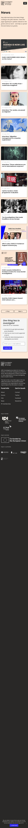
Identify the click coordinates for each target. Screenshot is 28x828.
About (3, 392)
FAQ (2, 398)
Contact (17, 392)
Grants (3, 395)
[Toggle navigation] (25, 3)
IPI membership (6, 404)
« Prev (8, 311)
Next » (20, 311)
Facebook (18, 398)
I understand (14, 825)
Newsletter (18, 401)
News (2, 401)
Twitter (17, 395)
